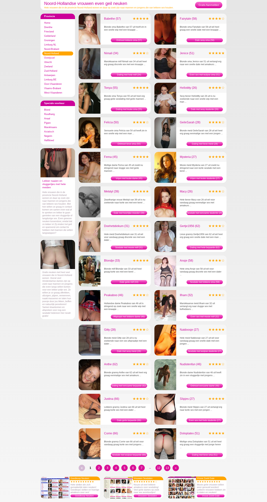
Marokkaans (50, 127)
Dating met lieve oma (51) (204, 455)
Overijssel (49, 57)
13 (167, 467)
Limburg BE (50, 79)
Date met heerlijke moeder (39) (129, 213)
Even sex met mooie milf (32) (205, 316)
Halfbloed (49, 140)
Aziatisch (49, 131)
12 (158, 467)
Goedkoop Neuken (84, 496)
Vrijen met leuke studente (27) (205, 178)
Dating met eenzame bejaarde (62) (129, 386)
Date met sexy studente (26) (205, 109)
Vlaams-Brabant (52, 88)
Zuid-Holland (50, 70)
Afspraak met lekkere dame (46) (129, 316)
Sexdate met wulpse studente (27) (205, 351)
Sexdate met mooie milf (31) (129, 247)
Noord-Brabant (51, 49)
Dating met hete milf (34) (129, 74)
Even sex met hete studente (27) (205, 420)
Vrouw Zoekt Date (211, 496)
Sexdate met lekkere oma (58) (205, 282)
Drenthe (48, 27)
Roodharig (49, 114)
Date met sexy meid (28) (129, 351)
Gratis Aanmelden (209, 4)
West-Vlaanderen (53, 92)
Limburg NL (50, 44)
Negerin (48, 136)
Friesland (49, 31)
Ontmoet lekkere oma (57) (129, 40)
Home (47, 22)
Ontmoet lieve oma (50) (129, 144)
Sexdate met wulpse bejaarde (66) (129, 455)
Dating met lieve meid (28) (205, 144)
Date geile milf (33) (129, 282)
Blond (47, 109)
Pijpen (47, 122)
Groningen (49, 40)
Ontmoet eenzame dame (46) (204, 386)
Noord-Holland (51, 53)
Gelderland (49, 36)
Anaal (47, 118)
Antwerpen (49, 75)
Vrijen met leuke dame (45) (129, 178)
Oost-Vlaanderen (53, 84)
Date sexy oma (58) (204, 40)
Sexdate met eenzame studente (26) (205, 213)
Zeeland (48, 66)
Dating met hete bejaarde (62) (205, 247)
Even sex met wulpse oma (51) (205, 74)
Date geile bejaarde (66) (129, 420)
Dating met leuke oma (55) (129, 109)
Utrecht (48, 62)
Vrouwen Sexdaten (147, 496)
